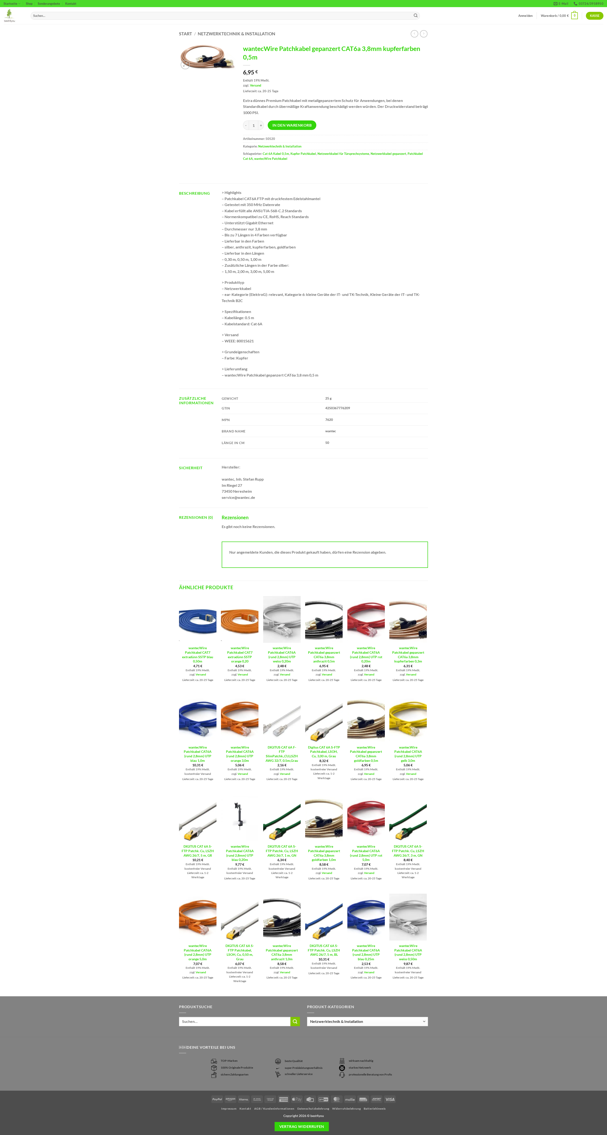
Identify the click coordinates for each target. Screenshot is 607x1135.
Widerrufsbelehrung (346, 1108)
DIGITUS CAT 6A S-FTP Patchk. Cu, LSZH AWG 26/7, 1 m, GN (282, 850)
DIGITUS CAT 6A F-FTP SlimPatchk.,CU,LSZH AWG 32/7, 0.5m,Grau (282, 754)
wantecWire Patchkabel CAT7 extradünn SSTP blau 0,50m (197, 654)
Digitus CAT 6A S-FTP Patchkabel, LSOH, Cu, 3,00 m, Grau (324, 751)
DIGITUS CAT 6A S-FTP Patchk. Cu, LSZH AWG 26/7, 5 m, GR (198, 850)
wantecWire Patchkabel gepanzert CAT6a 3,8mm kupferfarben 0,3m (408, 654)
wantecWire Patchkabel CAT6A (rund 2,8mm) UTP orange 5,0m (198, 952)
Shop (29, 3)
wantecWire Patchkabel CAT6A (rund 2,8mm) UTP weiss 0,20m (282, 654)
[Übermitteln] (416, 16)
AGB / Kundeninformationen (274, 1108)
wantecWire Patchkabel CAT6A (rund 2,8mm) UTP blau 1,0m (198, 754)
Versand (255, 85)
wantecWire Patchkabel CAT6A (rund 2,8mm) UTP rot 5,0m (366, 853)
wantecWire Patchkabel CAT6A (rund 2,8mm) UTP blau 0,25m (366, 952)
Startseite (10, 3)
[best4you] (13, 15)
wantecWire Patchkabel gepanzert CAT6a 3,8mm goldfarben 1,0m (324, 853)
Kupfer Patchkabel (303, 154)
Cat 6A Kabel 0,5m (276, 154)
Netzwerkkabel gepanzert (388, 154)
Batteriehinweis (375, 1108)
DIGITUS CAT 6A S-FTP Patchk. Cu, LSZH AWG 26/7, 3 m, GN (408, 850)
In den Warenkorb (292, 125)
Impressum (229, 1108)
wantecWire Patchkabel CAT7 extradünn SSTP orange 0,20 (240, 654)
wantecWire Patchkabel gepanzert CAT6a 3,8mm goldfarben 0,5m (366, 754)
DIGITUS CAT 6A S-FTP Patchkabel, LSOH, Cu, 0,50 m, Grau (239, 952)
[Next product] (414, 33)
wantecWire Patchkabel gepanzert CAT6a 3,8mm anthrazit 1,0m (282, 952)
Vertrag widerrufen (301, 1126)
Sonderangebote (49, 3)
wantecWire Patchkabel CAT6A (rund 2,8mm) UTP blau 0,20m (240, 853)
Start (185, 33)
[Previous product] (423, 33)
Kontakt (70, 3)
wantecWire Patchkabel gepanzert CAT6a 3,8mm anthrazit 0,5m (324, 654)
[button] (559, 16)
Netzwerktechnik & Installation (236, 33)
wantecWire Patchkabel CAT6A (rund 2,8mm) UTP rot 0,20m (366, 654)
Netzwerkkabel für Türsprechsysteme (343, 154)
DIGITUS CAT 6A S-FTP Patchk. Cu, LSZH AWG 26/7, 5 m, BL (324, 950)
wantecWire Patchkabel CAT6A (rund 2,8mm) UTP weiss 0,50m (408, 952)
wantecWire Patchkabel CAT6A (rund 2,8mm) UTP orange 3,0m (240, 754)
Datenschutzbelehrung (313, 1108)
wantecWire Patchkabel (270, 159)
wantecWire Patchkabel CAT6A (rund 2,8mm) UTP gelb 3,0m (408, 754)
